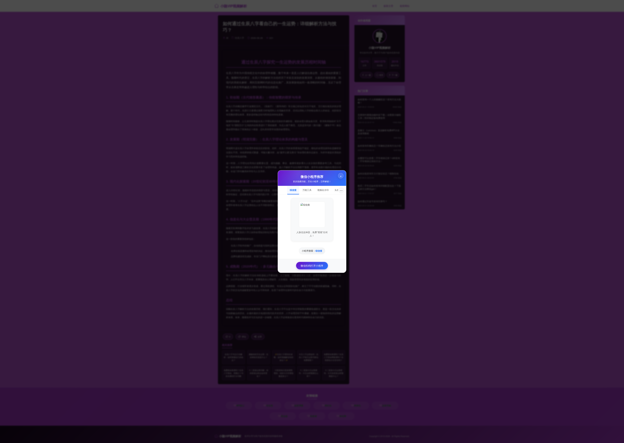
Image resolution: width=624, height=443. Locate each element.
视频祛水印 (323, 190)
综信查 (293, 190)
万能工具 (307, 190)
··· (341, 190)
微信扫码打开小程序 (312, 265)
